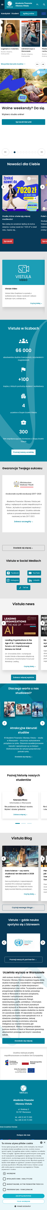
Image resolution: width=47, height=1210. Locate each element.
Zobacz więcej (19, 814)
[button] (23, 1206)
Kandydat (5, 13)
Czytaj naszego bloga (22, 907)
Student (15, 13)
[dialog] (23, 1175)
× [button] (44, 1142)
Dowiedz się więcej (22, 548)
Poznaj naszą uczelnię (23, 452)
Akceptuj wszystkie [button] (23, 1196)
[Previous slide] (37, 64)
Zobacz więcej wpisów (23, 677)
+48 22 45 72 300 (25, 1117)
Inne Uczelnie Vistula (8, 1127)
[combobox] (41, 1142)
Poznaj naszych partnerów (22, 959)
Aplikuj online (28, 13)
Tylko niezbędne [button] (23, 1201)
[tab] (12, 152)
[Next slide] (43, 64)
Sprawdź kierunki (23, 122)
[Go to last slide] (4, 723)
